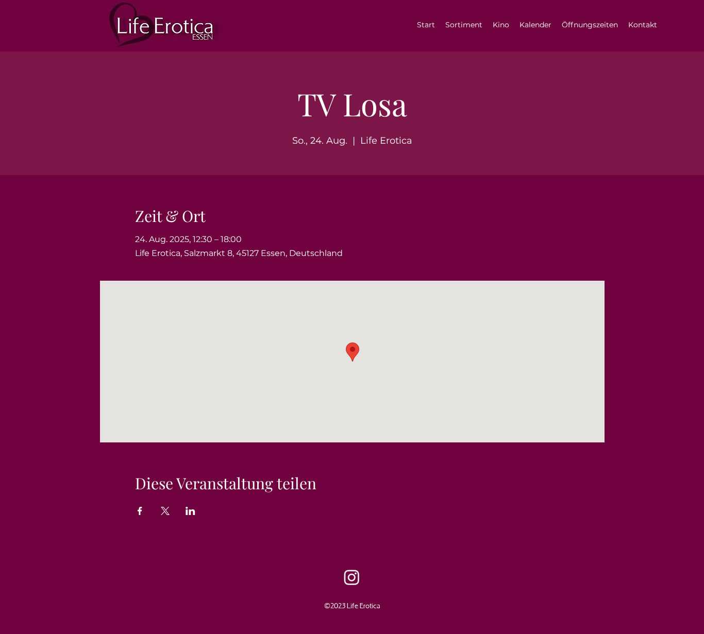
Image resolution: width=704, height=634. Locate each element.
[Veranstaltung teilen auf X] (165, 511)
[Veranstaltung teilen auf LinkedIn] (190, 511)
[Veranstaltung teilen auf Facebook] (140, 511)
